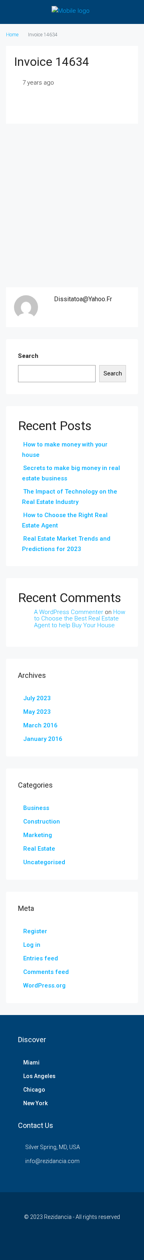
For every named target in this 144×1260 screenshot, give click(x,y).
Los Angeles (39, 1076)
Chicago (34, 1089)
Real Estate (39, 848)
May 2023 (37, 711)
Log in (31, 944)
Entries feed (40, 958)
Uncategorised (44, 862)
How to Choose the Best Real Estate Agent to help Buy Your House (79, 618)
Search (28, 355)
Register (35, 931)
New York (35, 1103)
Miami (31, 1062)
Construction (41, 821)
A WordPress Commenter (68, 612)
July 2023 (37, 698)
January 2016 (42, 739)
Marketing (37, 835)
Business (36, 808)
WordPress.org (44, 985)
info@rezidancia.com (52, 1161)
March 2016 (40, 725)
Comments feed (46, 972)
